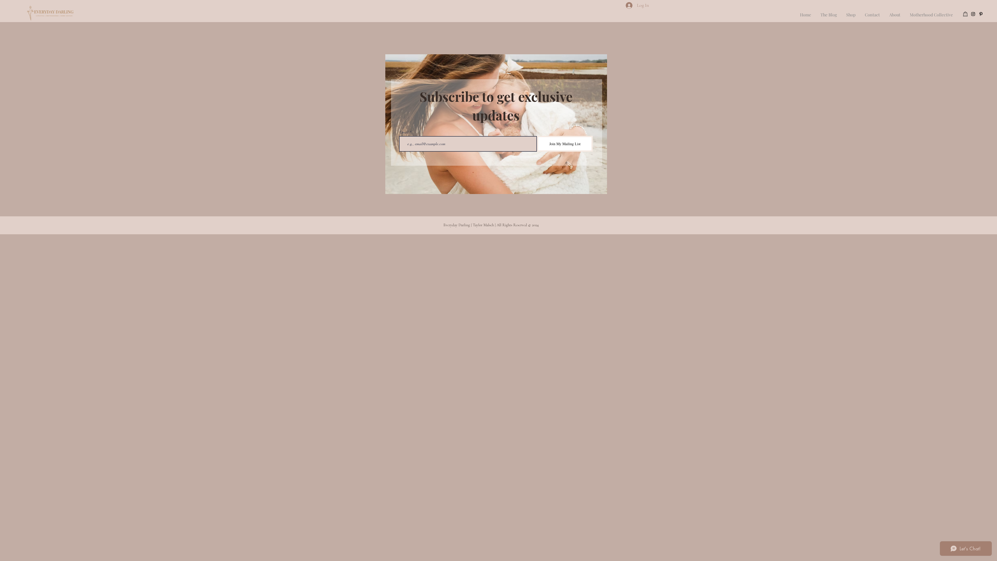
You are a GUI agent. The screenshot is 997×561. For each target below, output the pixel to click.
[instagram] (973, 14)
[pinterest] (980, 14)
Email (404, 132)
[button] (872, 12)
